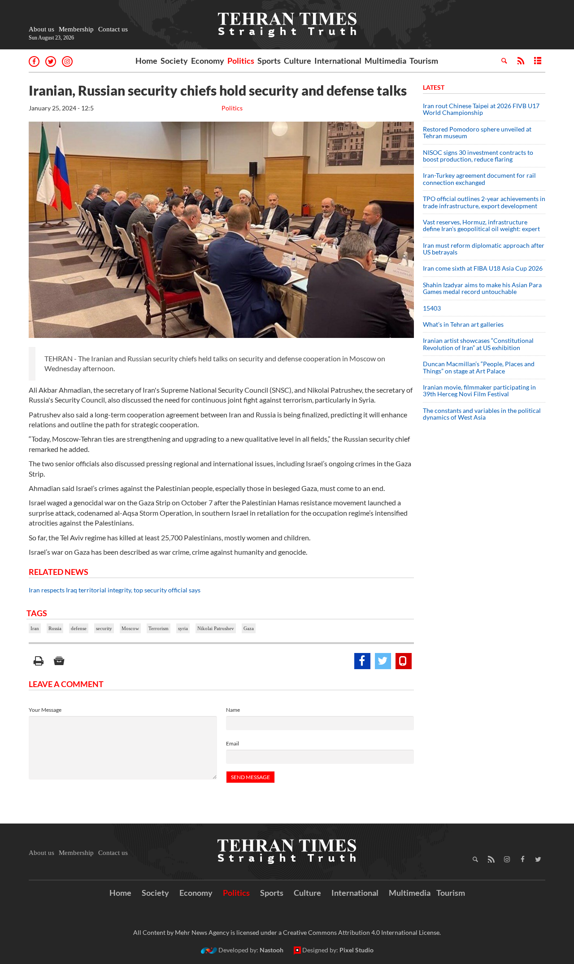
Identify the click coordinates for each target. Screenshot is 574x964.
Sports (269, 61)
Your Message (45, 709)
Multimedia (385, 61)
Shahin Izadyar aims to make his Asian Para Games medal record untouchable (482, 288)
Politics (240, 61)
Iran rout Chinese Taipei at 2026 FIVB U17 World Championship (481, 109)
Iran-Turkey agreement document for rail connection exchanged (479, 178)
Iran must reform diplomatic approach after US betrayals (483, 248)
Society (174, 61)
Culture (297, 61)
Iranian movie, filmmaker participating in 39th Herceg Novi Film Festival (479, 390)
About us (41, 29)
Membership (76, 29)
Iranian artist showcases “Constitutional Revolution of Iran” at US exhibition (478, 344)
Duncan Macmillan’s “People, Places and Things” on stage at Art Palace (479, 367)
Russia (54, 628)
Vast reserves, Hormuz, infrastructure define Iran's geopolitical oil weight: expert (481, 225)
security (104, 628)
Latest (433, 87)
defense (79, 628)
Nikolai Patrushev (215, 628)
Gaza (249, 628)
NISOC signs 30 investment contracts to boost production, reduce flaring (478, 156)
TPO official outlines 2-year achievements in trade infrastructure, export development (484, 202)
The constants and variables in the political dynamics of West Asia (482, 414)
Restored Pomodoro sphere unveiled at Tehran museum (477, 132)
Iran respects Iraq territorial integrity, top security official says (114, 590)
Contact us (113, 29)
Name (233, 709)
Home (146, 61)
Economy (207, 61)
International (337, 61)
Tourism (423, 61)
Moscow (130, 628)
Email (232, 743)
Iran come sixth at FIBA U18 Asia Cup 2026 (483, 268)
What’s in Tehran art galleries (463, 324)
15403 (432, 308)
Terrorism (158, 628)
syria (183, 628)
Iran (34, 628)
